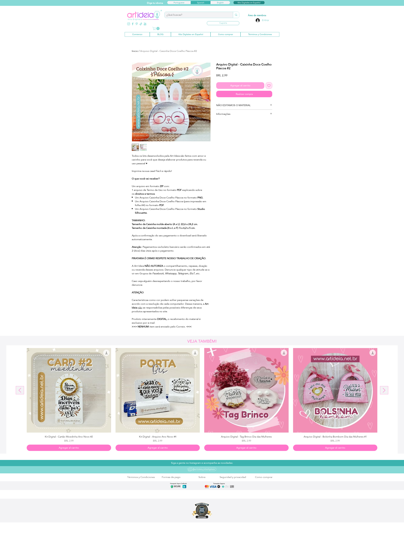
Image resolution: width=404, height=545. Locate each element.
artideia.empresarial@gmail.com (168, 536)
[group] (202, 399)
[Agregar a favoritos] (269, 85)
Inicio (135, 51)
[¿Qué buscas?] (236, 15)
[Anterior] (20, 390)
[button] (223, 23)
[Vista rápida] (69, 390)
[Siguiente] (384, 390)
